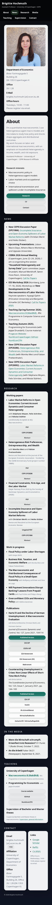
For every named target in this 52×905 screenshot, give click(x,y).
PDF (27, 427)
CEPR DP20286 (27, 473)
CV (26, 202)
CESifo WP (27, 648)
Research (25, 12)
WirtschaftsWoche (27, 716)
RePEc (35, 847)
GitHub (27, 797)
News (14, 12)
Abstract (27, 438)
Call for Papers (30, 278)
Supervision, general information (31, 819)
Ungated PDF (27, 530)
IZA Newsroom (27, 654)
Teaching (7, 18)
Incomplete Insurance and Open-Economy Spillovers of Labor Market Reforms (27, 233)
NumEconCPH (15, 340)
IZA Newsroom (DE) (27, 659)
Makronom (27, 665)
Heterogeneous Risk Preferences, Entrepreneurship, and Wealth (26, 351)
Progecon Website (17, 333)
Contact (33, 18)
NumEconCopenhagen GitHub (23, 337)
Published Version (27, 637)
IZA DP (27, 699)
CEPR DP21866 (27, 535)
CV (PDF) (37, 851)
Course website (27, 791)
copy (11, 847)
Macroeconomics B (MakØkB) (23, 313)
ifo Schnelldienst (27, 710)
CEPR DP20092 (27, 433)
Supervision (20, 18)
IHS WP (27, 643)
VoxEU (27, 705)
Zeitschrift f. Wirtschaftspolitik (27, 721)
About (6, 12)
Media (35, 12)
